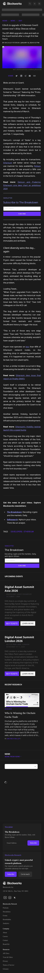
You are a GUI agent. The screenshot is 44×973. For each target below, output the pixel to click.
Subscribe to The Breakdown (20, 202)
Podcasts (5, 908)
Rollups (37, 166)
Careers (5, 936)
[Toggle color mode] (34, 4)
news (13, 21)
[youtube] (5, 897)
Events (5, 916)
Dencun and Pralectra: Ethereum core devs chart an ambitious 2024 (22, 185)
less (27, 346)
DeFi (20, 21)
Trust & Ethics (8, 957)
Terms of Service (8, 965)
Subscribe (33, 843)
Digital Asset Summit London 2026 (19, 639)
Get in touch (25, 874)
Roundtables (7, 919)
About (5, 932)
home (4, 21)
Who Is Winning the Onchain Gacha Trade (20, 715)
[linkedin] (10, 897)
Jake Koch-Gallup (13, 739)
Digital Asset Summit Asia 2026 (19, 589)
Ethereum (7, 162)
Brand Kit (6, 944)
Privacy (5, 961)
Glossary (6, 969)
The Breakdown (14, 550)
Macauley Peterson (12, 43)
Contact (5, 940)
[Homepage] (12, 3)
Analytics (6, 923)
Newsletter (7, 198)
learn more (28, 623)
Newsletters (6, 912)
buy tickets (11, 623)
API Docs (6, 953)
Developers (16, 531)
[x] (14, 897)
